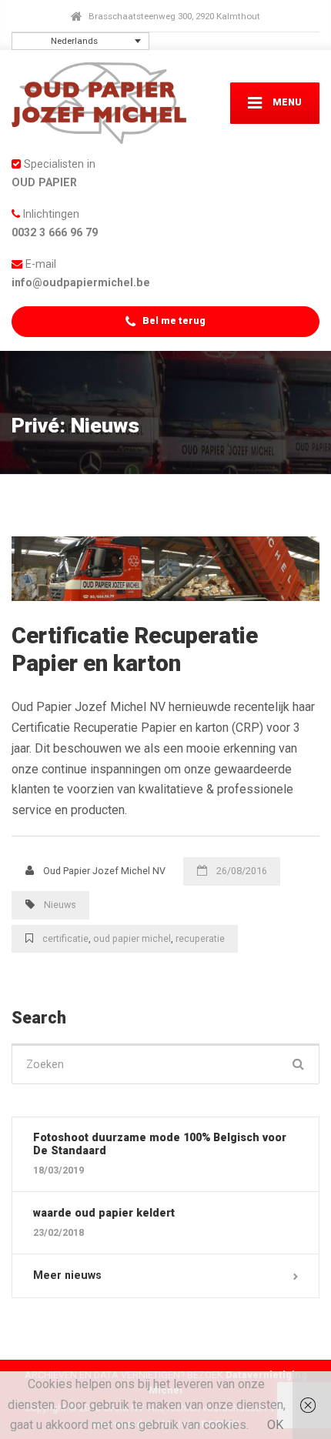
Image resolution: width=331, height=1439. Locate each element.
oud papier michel (132, 938)
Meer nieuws (67, 1275)
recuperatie (200, 938)
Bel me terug (173, 320)
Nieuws (60, 904)
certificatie (65, 938)
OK (275, 1424)
